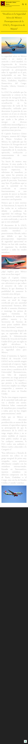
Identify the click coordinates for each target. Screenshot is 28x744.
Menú (25, 4)
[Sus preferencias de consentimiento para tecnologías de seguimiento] (25, 741)
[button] (22, 4)
